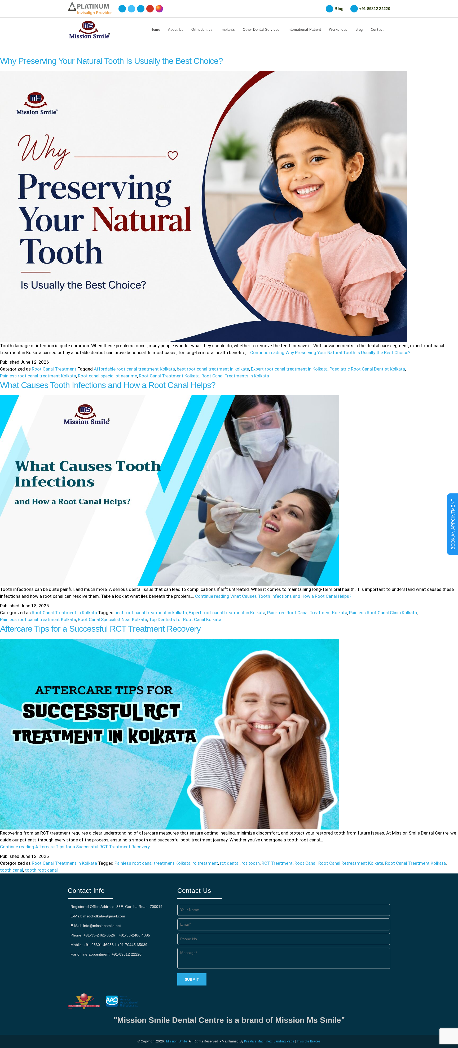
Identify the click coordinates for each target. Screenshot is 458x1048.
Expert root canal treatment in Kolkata (289, 369)
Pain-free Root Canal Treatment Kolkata (307, 612)
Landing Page (284, 1041)
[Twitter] (131, 8)
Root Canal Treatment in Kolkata (64, 612)
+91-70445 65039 (132, 945)
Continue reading (330, 352)
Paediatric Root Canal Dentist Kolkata (367, 369)
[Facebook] (122, 8)
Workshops (338, 30)
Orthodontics (202, 30)
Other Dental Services (261, 30)
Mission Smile (176, 1041)
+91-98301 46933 (99, 945)
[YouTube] (150, 8)
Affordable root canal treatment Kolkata (134, 369)
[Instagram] (159, 8)
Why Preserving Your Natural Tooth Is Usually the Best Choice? (111, 61)
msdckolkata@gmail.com (104, 916)
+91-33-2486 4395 (134, 935)
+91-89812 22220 (127, 954)
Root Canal (305, 863)
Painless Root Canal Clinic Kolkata (383, 612)
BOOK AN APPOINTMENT (453, 524)
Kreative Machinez (258, 1041)
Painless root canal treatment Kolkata (38, 375)
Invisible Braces (308, 1041)
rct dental (230, 863)
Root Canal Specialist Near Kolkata (112, 619)
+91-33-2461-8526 (99, 935)
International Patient (304, 30)
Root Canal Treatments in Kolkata (235, 375)
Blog (339, 8)
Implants (228, 30)
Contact (377, 30)
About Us (175, 30)
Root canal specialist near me (107, 375)
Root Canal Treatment (54, 369)
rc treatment (205, 863)
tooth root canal (41, 870)
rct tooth (250, 863)
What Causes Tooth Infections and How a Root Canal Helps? (107, 385)
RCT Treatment (277, 863)
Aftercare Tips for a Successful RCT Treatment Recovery (100, 629)
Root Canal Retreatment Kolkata (350, 863)
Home (155, 30)
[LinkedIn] (140, 8)
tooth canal (11, 870)
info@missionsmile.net (102, 926)
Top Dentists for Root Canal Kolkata (185, 619)
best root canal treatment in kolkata (213, 369)
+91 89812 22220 (374, 8)
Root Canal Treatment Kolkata (169, 375)
